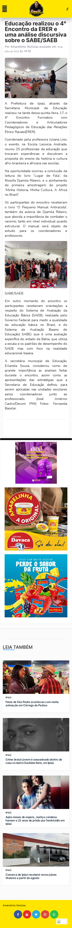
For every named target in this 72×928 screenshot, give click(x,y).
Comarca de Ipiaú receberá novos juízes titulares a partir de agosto (31, 876)
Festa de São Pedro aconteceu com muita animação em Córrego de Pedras (32, 703)
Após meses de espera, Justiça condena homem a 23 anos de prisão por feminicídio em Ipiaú (35, 820)
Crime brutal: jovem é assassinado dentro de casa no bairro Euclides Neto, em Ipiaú (34, 761)
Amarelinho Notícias (25, 46)
